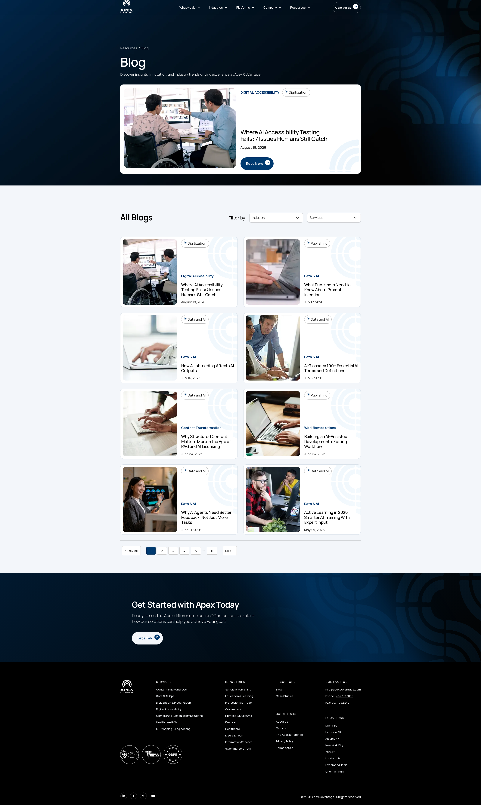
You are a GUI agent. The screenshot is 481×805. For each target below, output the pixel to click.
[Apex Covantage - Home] (138, 8)
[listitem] (179, 689)
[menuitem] (300, 7)
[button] (189, 7)
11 (212, 551)
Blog (145, 48)
